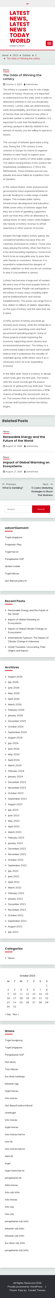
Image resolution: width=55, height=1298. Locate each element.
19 (27, 998)
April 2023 (14, 826)
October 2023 (16, 793)
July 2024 (13, 743)
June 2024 (13, 748)
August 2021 (15, 926)
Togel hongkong (13, 1040)
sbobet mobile (12, 566)
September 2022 (17, 865)
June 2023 (13, 815)
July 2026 (13, 682)
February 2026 (16, 709)
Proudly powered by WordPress (25, 1286)
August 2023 (15, 804)
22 (46, 998)
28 (40, 1002)
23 (8, 1002)
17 (14, 998)
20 (33, 998)
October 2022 (16, 859)
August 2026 (15, 676)
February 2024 (16, 770)
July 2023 (13, 809)
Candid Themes (36, 1290)
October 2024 (16, 726)
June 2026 (13, 687)
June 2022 (13, 876)
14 (40, 993)
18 (21, 998)
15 (46, 993)
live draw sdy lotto (15, 1242)
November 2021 (17, 909)
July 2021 (13, 931)
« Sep (8, 1014)
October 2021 (16, 915)
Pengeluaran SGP (14, 558)
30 (8, 1006)
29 (46, 1002)
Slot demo (10, 1061)
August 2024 (15, 737)
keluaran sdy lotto (14, 1228)
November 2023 (17, 787)
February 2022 (16, 893)
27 (33, 1002)
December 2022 (17, 848)
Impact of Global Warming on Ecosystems (26, 464)
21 (40, 998)
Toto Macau (11, 1069)
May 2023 (14, 820)
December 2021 (17, 904)
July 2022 (13, 870)
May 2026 (14, 693)
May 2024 (14, 754)
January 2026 (15, 715)
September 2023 (17, 798)
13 (33, 993)
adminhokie (32, 84)
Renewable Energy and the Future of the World (24, 439)
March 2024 (15, 765)
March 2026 (15, 704)
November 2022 (17, 854)
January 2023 (15, 843)
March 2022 (15, 887)
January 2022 (15, 898)
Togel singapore (13, 537)
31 (14, 1006)
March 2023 (15, 832)
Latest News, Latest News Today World (20, 27)
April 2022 (14, 881)
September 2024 (17, 732)
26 (27, 1002)
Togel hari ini (11, 551)
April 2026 (14, 698)
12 (27, 993)
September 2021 (17, 920)
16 (8, 998)
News (6, 69)
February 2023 (16, 837)
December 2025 (17, 720)
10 (14, 993)
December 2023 (17, 782)
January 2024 (15, 776)
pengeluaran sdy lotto (17, 1250)
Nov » (16, 1014)
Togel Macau (12, 573)
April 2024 (14, 759)
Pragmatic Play (13, 544)
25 (21, 1002)
